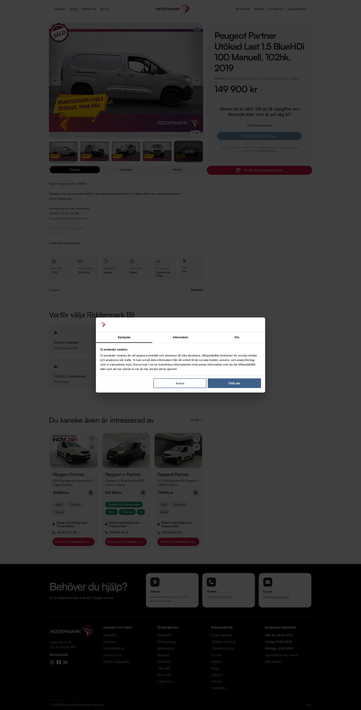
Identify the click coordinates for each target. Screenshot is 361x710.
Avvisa (180, 383)
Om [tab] (236, 337)
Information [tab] (180, 337)
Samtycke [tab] (124, 337)
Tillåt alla (234, 383)
